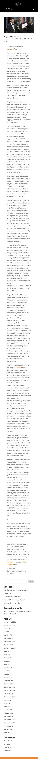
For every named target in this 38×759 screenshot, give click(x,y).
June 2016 (7, 700)
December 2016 (9, 687)
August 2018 (8, 651)
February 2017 (9, 681)
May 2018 (7, 661)
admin (8, 39)
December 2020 (9, 625)
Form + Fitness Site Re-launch (14, 600)
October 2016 (8, 694)
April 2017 (7, 674)
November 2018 (9, 642)
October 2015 (8, 726)
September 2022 (10, 622)
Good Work (8, 751)
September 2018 (9, 648)
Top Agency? (8, 593)
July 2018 (7, 655)
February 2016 (9, 713)
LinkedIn (10, 49)
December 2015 (9, 720)
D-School (22, 39)
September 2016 (9, 697)
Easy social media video (12, 597)
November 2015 (9, 723)
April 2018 (7, 664)
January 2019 (8, 638)
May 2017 (7, 671)
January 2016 (8, 716)
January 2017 (8, 684)
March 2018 (8, 668)
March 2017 (8, 677)
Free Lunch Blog (9, 747)
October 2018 (8, 645)
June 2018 (7, 658)
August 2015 (8, 733)
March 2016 (8, 710)
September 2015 (9, 729)
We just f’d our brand (12, 37)
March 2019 (8, 635)
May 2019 (7, 629)
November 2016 (9, 690)
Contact (13, 614)
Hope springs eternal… (12, 603)
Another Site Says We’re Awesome (16, 590)
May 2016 (7, 703)
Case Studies (8, 741)
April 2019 (7, 632)
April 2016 (7, 707)
